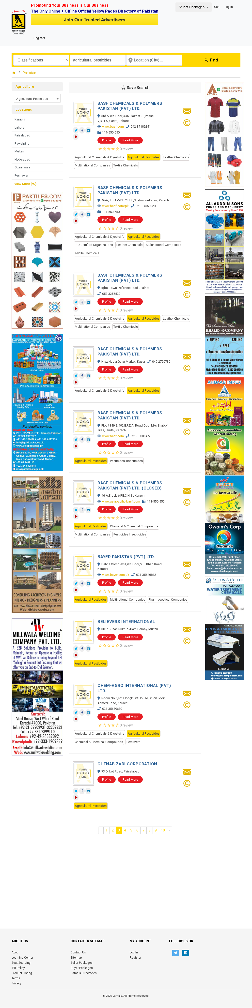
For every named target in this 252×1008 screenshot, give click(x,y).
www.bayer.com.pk (115, 575)
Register (39, 38)
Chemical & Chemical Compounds (134, 526)
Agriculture (25, 87)
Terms (16, 978)
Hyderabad (22, 159)
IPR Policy (18, 968)
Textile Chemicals (125, 165)
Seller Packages (82, 962)
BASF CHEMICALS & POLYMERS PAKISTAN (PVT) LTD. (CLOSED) (129, 485)
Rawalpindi (22, 143)
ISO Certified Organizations (94, 245)
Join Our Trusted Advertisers (94, 19)
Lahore (19, 127)
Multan (19, 151)
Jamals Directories (84, 973)
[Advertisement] (37, 829)
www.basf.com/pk (115, 206)
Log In (229, 7)
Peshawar (21, 175)
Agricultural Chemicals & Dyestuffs (99, 157)
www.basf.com (113, 126)
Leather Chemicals (176, 157)
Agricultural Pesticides (143, 157)
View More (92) (25, 184)
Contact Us (78, 952)
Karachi (20, 119)
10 (163, 830)
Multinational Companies (92, 165)
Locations (24, 109)
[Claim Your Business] (186, 124)
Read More (130, 140)
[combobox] (37, 98)
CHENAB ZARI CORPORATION (127, 763)
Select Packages (192, 7)
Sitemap (76, 957)
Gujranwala (22, 167)
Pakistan (29, 73)
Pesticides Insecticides (126, 461)
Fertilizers (133, 742)
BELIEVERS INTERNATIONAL (126, 621)
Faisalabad (22, 135)
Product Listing (22, 973)
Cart (217, 7)
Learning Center (22, 957)
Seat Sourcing (21, 962)
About (15, 952)
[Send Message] (187, 113)
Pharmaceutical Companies (168, 599)
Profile (106, 140)
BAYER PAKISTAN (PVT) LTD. (126, 556)
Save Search (137, 87)
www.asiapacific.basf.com (121, 501)
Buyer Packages (82, 968)
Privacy (16, 983)
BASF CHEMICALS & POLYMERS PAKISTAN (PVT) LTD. (129, 106)
